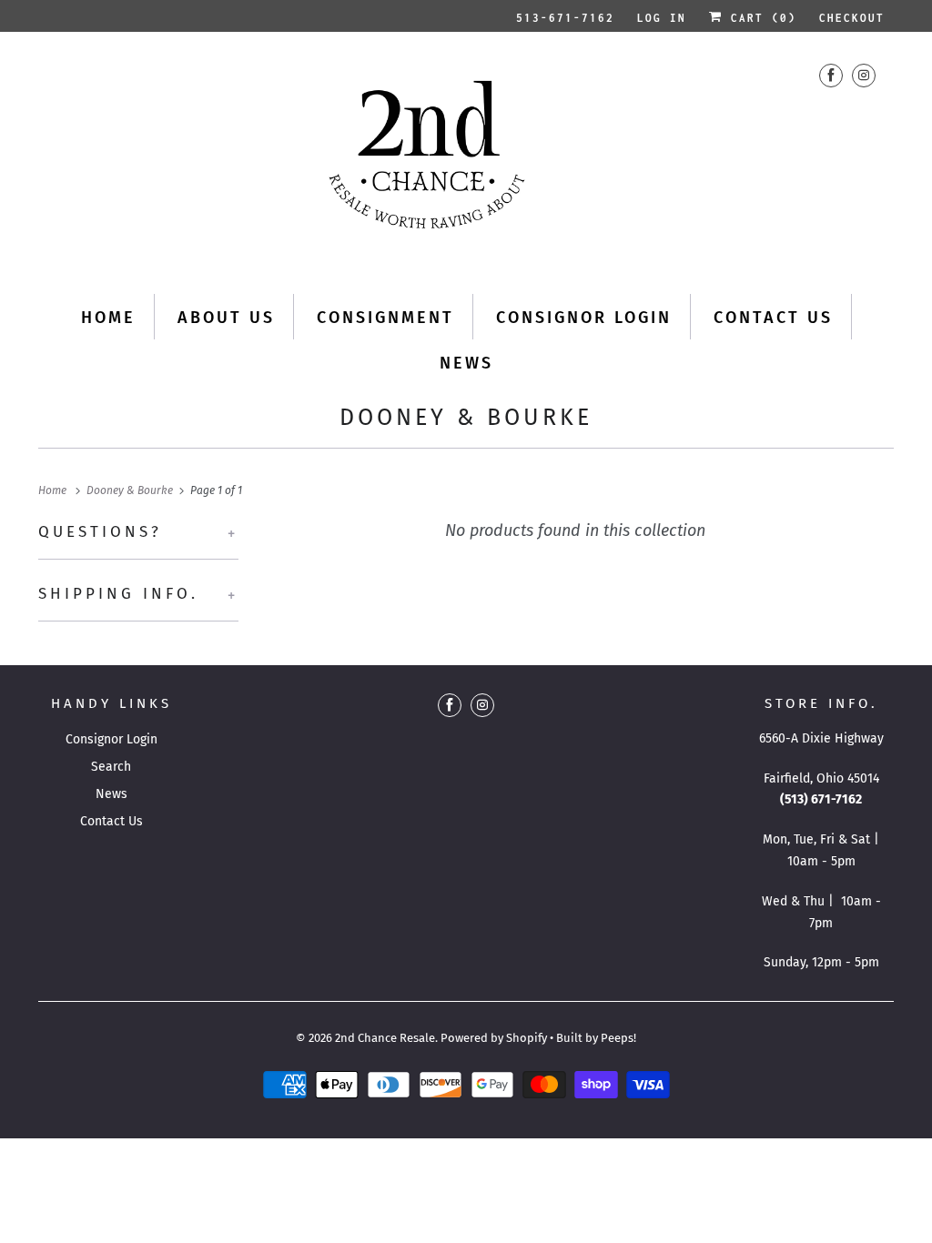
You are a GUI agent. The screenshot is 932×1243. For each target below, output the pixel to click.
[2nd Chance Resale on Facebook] (831, 75)
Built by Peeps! (596, 1038)
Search (111, 766)
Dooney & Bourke (466, 417)
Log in (661, 18)
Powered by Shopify (494, 1038)
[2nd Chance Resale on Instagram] (864, 75)
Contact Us (773, 318)
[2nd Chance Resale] (466, 160)
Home (108, 318)
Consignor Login (584, 318)
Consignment (385, 318)
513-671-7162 (565, 18)
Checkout (852, 18)
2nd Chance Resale (385, 1038)
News (466, 363)
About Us (226, 318)
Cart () (759, 18)
